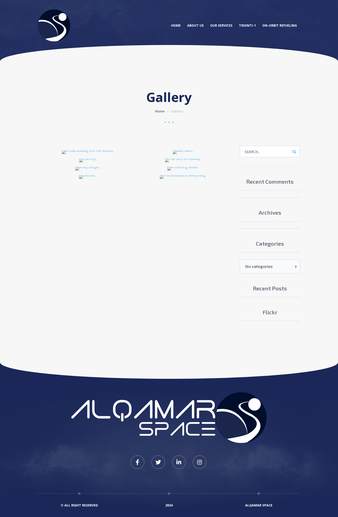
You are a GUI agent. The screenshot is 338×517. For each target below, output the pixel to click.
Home (176, 25)
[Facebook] (137, 462)
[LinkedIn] (179, 462)
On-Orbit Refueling (279, 25)
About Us (195, 25)
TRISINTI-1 (247, 25)
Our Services (221, 25)
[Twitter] (158, 462)
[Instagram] (199, 462)
